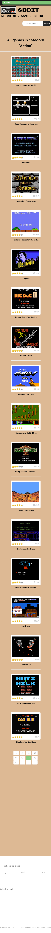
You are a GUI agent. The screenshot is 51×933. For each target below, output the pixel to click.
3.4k (37, 119)
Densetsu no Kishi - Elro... (26, 433)
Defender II (26, 163)
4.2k (37, 466)
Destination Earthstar (26, 549)
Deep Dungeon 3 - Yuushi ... (26, 85)
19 (35, 758)
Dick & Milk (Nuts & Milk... (26, 703)
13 (22, 753)
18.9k (37, 273)
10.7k (37, 698)
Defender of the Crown (26, 201)
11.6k (37, 157)
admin (23, 872)
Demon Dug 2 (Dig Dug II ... (26, 317)
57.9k (37, 505)
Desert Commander (26, 510)
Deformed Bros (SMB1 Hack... (26, 240)
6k (38, 659)
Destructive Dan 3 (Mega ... (26, 587)
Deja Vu (26, 278)
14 (29, 753)
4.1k (37, 428)
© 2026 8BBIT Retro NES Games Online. (36, 928)
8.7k (37, 312)
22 (29, 762)
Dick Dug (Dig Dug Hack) (26, 742)
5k (38, 544)
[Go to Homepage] (23, 17)
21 (22, 762)
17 (22, 758)
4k (38, 80)
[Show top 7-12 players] (25, 876)
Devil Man (26, 626)
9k (38, 737)
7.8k (37, 350)
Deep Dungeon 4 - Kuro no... (26, 124)
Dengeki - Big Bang (26, 394)
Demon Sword (26, 356)
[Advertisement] (15, 806)
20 (16, 762)
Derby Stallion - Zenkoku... (26, 472)
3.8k (37, 389)
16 (16, 758)
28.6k (37, 235)
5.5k (37, 621)
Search (47, 23)
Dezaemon (26, 665)
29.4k (37, 196)
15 (35, 753)
